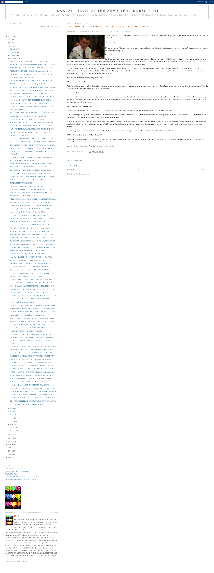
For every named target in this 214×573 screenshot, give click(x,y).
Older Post (205, 169)
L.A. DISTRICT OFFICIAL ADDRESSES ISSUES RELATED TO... (32, 81)
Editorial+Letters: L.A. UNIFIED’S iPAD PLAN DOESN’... (29, 116)
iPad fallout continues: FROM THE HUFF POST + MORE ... (29, 103)
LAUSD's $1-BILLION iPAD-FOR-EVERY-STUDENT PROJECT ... (32, 394)
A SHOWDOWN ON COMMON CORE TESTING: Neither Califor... (32, 244)
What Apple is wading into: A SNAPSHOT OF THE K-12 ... (29, 328)
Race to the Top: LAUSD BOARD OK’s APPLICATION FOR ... (30, 299)
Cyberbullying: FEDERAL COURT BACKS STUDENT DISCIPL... (32, 189)
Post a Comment (72, 165)
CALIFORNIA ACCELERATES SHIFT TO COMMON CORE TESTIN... (33, 356)
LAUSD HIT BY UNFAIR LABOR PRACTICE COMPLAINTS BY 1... (32, 365)
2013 (10, 46)
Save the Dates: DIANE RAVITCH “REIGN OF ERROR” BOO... (31, 378)
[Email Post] (90, 151)
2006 (10, 454)
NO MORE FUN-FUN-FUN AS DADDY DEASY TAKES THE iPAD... (32, 145)
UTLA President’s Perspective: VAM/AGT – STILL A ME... (29, 93)
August (12, 408)
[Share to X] (97, 152)
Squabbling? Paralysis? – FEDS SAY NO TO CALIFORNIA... (30, 209)
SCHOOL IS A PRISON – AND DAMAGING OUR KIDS (28, 331)
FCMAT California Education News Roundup (20, 479)
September (13, 58)
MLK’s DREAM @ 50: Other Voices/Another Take (26, 404)
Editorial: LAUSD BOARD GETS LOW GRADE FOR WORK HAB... (32, 205)
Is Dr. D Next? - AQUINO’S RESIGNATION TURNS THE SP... (30, 231)
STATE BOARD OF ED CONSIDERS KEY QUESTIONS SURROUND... (33, 391)
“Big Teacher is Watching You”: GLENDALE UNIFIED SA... (30, 250)
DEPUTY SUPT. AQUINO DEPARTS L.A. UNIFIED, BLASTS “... (31, 260)
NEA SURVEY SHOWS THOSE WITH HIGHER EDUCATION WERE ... (33, 113)
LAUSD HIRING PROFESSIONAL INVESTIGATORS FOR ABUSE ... (32, 359)
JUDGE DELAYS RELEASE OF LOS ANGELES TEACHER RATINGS (33, 401)
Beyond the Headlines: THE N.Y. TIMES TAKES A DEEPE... (30, 385)
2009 (10, 444)
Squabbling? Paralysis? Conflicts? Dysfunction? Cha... (28, 212)
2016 (10, 36)
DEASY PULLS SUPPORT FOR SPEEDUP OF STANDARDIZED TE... (33, 321)
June (11, 415)
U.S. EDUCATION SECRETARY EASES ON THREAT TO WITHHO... (33, 241)
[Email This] (93, 152)
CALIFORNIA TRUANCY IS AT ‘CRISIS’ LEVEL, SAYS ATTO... (31, 74)
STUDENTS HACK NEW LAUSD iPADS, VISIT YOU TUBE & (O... (32, 157)
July (11, 411)
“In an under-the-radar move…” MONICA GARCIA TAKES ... (30, 270)
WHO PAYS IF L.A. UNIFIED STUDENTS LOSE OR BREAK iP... (31, 126)
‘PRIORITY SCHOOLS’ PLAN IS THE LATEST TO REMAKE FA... (32, 148)
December (13, 49)
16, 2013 (116, 35)
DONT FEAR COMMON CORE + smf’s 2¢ (24, 196)
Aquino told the (95, 110)
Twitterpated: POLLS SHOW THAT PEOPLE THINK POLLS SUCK (32, 334)
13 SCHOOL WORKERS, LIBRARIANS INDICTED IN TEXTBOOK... (33, 369)
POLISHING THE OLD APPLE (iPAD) (22, 302)
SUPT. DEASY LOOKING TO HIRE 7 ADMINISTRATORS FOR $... (32, 273)
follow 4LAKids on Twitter (49, 26)
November (13, 52)
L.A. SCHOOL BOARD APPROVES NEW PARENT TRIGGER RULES (33, 305)
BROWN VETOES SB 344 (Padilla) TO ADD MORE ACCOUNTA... (32, 106)
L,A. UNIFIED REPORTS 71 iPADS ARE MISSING (27, 119)
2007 (10, 451)
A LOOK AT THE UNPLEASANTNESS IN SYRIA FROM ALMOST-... (33, 398)
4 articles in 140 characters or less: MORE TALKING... (28, 215)
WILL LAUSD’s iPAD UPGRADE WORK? (23, 160)
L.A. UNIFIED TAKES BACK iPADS (22, 77)
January (13, 431)
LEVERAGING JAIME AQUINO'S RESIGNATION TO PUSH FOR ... (32, 254)
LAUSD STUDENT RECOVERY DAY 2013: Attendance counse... (31, 362)
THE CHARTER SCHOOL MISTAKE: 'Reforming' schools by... (31, 71)
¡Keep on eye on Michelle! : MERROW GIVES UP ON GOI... (30, 225)
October (13, 55)
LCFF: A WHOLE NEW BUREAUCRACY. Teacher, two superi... (31, 173)
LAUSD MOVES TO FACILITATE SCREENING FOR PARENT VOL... (33, 289)
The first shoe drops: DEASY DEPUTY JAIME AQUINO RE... (30, 267)
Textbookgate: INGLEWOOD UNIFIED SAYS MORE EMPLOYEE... (32, 349)
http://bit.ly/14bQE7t (120, 31)
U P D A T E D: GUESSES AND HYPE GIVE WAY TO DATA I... (31, 382)
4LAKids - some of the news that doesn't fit (107, 10)
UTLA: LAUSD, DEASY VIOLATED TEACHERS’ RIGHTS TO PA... (32, 375)
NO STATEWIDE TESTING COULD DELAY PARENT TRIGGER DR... (33, 308)
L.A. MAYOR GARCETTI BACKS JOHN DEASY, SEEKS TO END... (32, 218)
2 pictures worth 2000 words (19, 135)
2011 (10, 438)
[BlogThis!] (95, 152)
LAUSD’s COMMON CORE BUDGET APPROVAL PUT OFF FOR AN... (33, 295)
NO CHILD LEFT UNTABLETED (21, 183)
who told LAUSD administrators (189, 71)
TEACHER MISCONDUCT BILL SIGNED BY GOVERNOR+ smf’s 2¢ (33, 346)
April (12, 421)
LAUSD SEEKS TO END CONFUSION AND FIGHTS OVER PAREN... (33, 247)
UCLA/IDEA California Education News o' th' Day (22, 477)
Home (138, 169)
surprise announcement (140, 35)
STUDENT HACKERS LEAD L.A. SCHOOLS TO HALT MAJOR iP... (32, 97)
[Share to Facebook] (100, 152)
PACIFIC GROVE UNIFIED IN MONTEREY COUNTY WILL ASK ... (32, 61)
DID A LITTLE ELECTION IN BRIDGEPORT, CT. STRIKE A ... (31, 167)
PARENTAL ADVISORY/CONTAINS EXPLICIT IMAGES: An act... (32, 138)
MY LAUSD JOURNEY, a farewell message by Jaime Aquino (30, 228)
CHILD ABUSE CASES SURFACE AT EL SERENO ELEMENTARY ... (33, 199)
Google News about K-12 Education (17, 471)
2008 (10, 448)
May (11, 418)
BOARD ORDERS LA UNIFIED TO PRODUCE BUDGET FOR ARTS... (33, 312)
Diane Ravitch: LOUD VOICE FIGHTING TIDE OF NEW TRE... (31, 257)
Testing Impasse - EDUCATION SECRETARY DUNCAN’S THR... (31, 192)
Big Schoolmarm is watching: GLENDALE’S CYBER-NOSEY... (31, 202)
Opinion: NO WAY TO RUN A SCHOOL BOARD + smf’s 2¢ (29, 221)
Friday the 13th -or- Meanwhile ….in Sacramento (26, 276)
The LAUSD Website (12, 474)
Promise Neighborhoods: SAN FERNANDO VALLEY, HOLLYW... (31, 353)
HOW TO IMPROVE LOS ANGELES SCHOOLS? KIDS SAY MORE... (33, 234)
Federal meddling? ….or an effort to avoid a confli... (27, 315)
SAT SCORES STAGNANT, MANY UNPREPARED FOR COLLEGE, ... (33, 87)
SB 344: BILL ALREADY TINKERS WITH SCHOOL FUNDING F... (32, 286)
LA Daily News (106, 110)
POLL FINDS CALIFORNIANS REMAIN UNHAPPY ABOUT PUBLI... (33, 388)
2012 (10, 435)
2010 (10, 441)
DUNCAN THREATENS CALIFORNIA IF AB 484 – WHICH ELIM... (32, 318)
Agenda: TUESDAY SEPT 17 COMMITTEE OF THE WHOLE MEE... (33, 283)
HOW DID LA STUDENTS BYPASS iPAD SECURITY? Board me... (32, 122)
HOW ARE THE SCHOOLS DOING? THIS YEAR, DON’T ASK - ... (32, 170)
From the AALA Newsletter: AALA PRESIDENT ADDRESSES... (31, 163)
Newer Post (70, 169)
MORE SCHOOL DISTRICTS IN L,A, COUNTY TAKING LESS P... (32, 238)
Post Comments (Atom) (83, 174)
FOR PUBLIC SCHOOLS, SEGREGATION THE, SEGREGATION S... (32, 90)
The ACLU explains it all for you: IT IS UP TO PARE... (28, 186)
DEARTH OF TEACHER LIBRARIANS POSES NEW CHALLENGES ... (33, 64)
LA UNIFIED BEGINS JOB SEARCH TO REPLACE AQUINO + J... (32, 132)
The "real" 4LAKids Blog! (14, 468)
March (12, 424)
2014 (10, 43)
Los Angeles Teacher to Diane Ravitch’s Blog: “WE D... (28, 324)
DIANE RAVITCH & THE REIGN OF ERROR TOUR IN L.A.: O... (31, 68)
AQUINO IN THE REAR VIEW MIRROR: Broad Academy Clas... (31, 263)
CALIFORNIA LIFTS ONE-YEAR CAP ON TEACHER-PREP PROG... (32, 337)
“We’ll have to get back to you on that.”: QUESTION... (28, 84)
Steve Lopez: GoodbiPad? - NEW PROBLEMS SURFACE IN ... (30, 100)
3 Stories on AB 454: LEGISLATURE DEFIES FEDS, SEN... (29, 292)
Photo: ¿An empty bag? (17, 109)
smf (18, 516)
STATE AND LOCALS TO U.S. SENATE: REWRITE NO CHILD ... (32, 279)
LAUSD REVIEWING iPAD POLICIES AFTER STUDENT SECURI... (32, 129)
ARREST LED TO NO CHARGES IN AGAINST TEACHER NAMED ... (33, 176)
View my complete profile (16, 561)
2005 (10, 457)
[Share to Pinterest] (102, 152)
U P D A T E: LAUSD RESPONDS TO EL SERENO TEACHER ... (31, 180)
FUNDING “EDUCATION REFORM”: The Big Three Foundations (32, 372)
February (13, 427)
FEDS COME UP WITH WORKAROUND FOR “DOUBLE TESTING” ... (33, 142)
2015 (10, 40)
